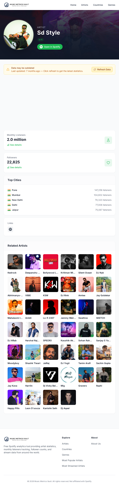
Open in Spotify (52, 46)
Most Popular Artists (72, 460)
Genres (111, 5)
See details (16, 144)
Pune (14, 190)
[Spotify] (10, 229)
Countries (98, 5)
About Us (96, 443)
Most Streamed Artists (73, 466)
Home (73, 5)
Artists (84, 5)
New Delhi (17, 200)
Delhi (14, 205)
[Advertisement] (59, 100)
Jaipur (15, 209)
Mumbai (16, 195)
